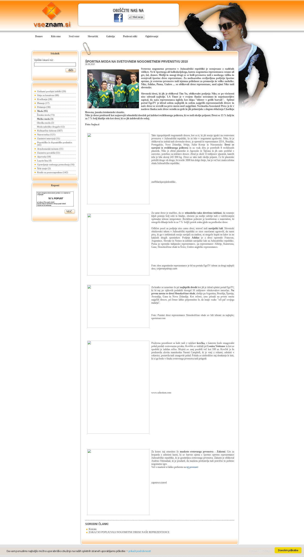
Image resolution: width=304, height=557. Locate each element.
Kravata (91, 529)
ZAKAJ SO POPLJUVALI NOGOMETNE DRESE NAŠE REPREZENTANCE (128, 532)
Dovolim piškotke (288, 550)
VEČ (69, 211)
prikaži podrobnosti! (139, 551)
